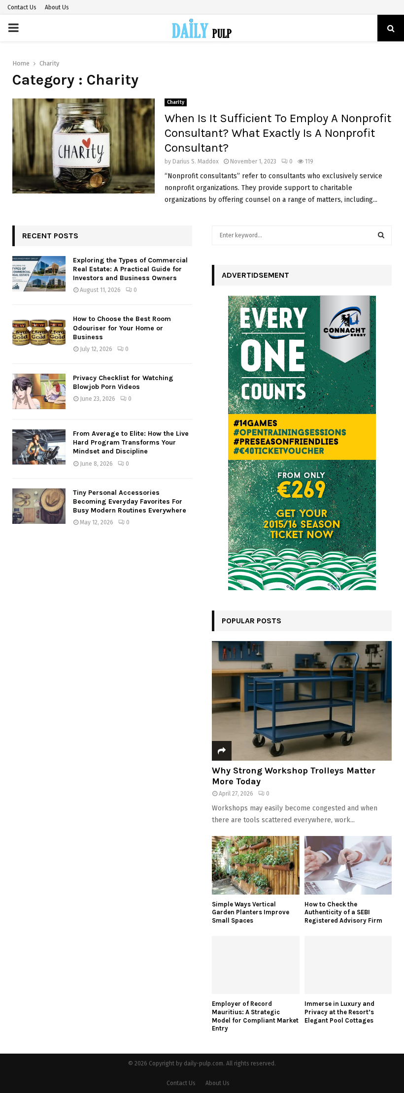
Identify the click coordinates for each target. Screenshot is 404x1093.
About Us (57, 7)
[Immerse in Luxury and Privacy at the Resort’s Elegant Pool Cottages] (348, 965)
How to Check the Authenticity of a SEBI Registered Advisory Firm (343, 912)
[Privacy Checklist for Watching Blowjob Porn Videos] (39, 391)
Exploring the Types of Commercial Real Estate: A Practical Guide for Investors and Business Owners (130, 269)
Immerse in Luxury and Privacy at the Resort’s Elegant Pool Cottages (339, 1012)
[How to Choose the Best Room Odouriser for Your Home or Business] (39, 332)
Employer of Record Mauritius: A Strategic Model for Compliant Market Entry (255, 1016)
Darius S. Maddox (195, 161)
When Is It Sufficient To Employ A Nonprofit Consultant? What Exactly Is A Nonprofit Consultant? (278, 133)
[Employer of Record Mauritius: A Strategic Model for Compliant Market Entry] (256, 965)
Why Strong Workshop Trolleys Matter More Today (293, 776)
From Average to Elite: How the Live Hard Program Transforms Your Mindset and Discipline (131, 442)
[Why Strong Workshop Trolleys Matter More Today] (302, 701)
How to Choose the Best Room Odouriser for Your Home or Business (122, 328)
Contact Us (21, 7)
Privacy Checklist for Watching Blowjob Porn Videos (123, 382)
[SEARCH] (381, 235)
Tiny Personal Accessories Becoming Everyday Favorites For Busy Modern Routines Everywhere (129, 501)
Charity (175, 102)
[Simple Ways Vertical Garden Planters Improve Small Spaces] (256, 865)
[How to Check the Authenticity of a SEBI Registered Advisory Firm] (348, 865)
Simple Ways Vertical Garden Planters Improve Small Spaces (250, 912)
